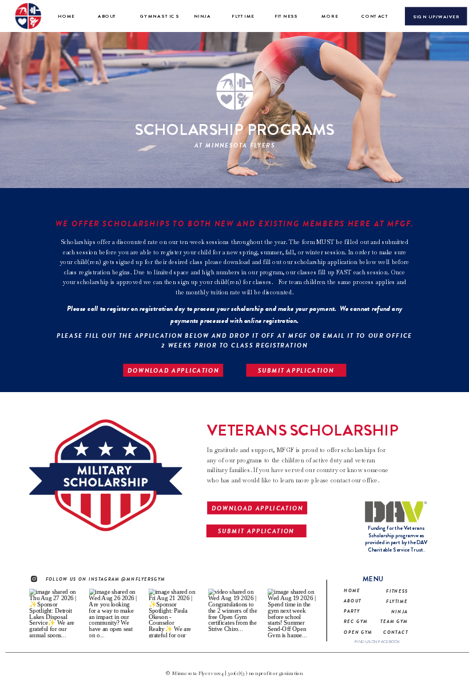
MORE (330, 16)
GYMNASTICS (159, 16)
